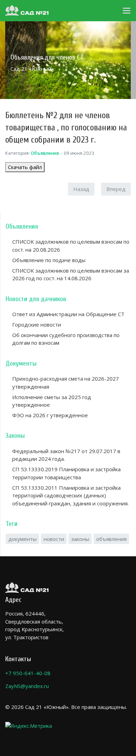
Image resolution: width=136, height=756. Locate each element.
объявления (111, 538)
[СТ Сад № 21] (26, 10)
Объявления (45, 153)
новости (54, 538)
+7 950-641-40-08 (28, 673)
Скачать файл (25, 166)
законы (80, 538)
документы (22, 538)
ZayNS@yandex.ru (27, 685)
